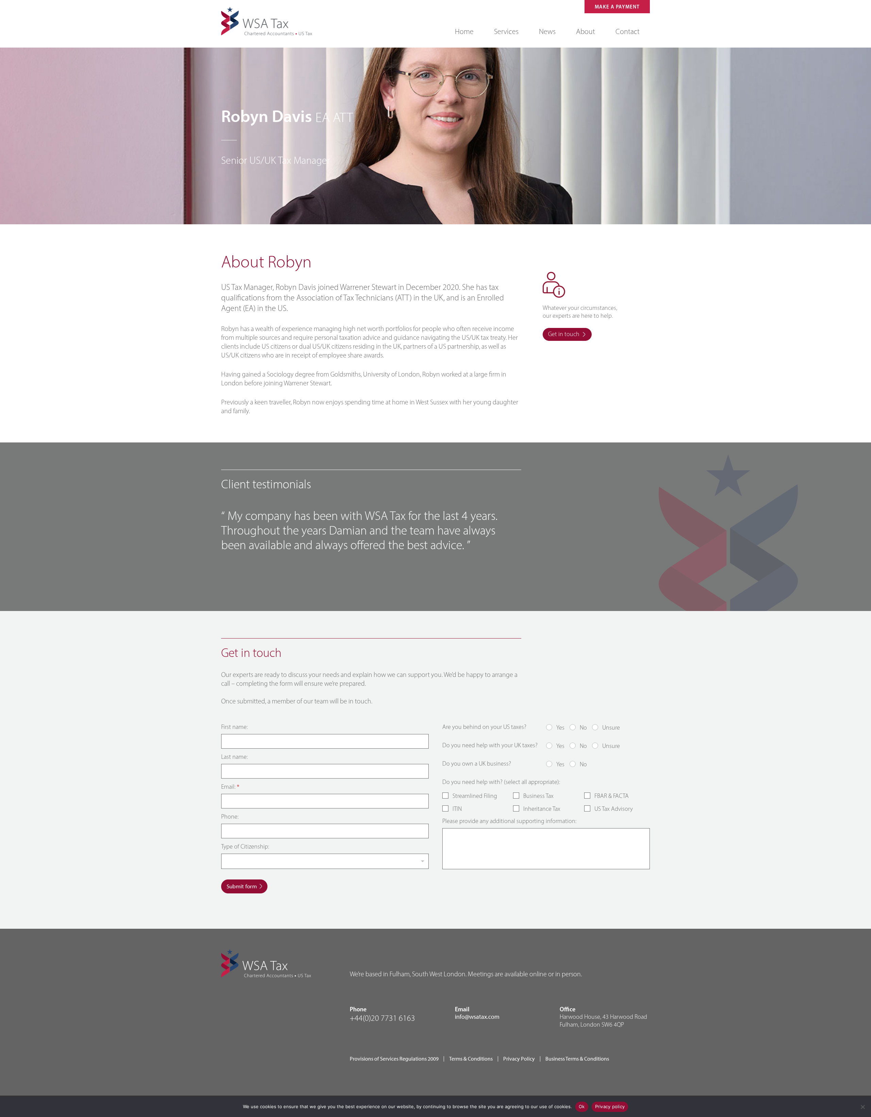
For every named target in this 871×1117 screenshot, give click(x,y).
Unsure (611, 727)
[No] (862, 1106)
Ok (582, 1106)
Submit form (242, 886)
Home (464, 31)
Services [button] (506, 31)
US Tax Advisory (613, 809)
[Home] (266, 21)
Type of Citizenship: (245, 846)
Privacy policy (610, 1106)
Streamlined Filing (475, 796)
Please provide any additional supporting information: (509, 821)
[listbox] (325, 861)
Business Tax (538, 796)
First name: (234, 727)
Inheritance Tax (541, 809)
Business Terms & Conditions (577, 1058)
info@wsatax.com (477, 1016)
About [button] (585, 31)
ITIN (457, 809)
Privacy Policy (519, 1058)
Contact (627, 31)
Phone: (230, 817)
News (547, 31)
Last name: (234, 757)
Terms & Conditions (471, 1058)
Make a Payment (617, 6)
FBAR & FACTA (611, 796)
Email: (230, 787)
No (583, 727)
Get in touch (563, 334)
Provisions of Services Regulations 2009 (394, 1058)
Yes (560, 727)
